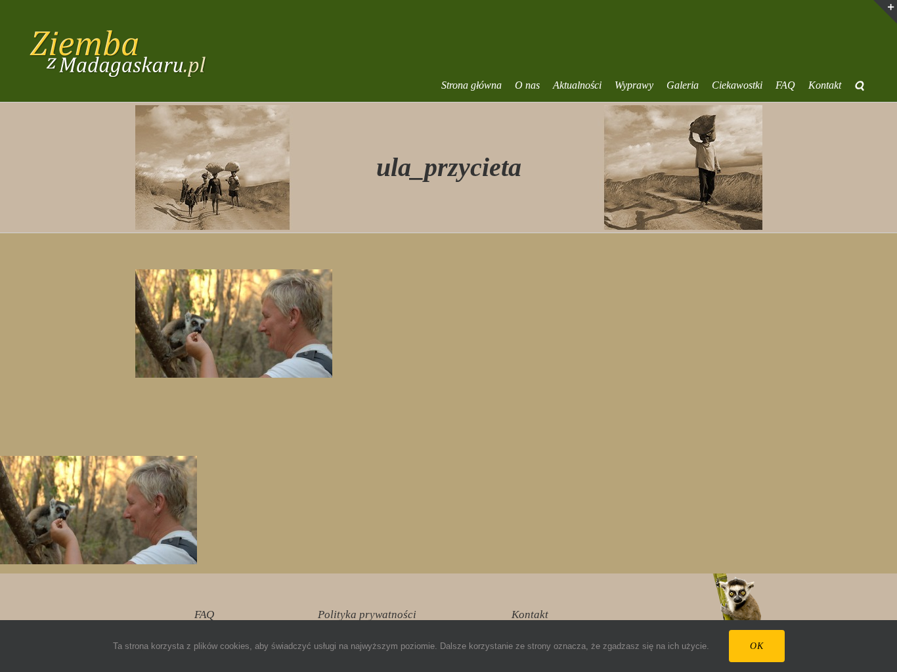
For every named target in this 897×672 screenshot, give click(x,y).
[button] (859, 85)
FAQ (204, 614)
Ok (757, 646)
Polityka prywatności (367, 614)
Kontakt (530, 614)
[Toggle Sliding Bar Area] (885, 12)
